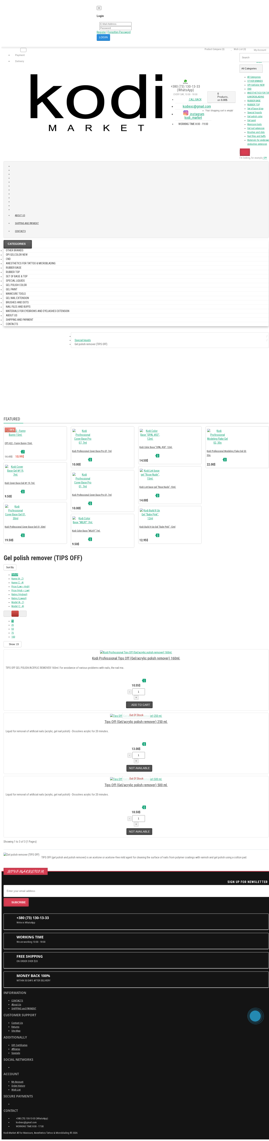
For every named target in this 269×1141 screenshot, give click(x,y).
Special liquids (254, 112)
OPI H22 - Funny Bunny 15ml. (18, 443)
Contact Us (17, 1022)
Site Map (15, 1030)
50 (12, 629)
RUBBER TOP (253, 104)
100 (13, 636)
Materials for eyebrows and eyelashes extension (37, 311)
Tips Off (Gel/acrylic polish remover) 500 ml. (136, 785)
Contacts (20, 231)
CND (249, 89)
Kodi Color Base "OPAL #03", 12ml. (156, 447)
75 (12, 633)
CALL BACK (194, 99)
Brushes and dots (256, 132)
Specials (15, 1053)
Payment (20, 55)
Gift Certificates (19, 1045)
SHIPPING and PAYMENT (27, 223)
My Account (17, 1081)
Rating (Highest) (19, 594)
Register (101, 32)
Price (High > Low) (20, 590)
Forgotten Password (119, 32)
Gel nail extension (255, 128)
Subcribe (18, 902)
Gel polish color (255, 116)
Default (14, 574)
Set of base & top (255, 108)
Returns (15, 1026)
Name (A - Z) (17, 578)
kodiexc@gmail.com (197, 106)
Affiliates (15, 1049)
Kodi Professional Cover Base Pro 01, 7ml (92, 495)
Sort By (10, 567)
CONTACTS (17, 1000)
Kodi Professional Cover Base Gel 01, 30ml (25, 526)
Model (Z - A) (17, 606)
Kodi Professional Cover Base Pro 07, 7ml (92, 451)
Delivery (19, 61)
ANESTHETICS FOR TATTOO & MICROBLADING (31, 263)
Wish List (16, 1089)
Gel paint (251, 120)
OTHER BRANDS (255, 81)
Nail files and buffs (256, 136)
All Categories (254, 77)
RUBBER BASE (254, 100)
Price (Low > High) (20, 586)
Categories (17, 243)
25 (12, 625)
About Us (16, 1004)
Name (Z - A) (17, 582)
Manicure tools (254, 124)
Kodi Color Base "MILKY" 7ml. (86, 530)
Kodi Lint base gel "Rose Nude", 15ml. (157, 487)
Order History (18, 1085)
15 (12, 621)
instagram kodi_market (194, 116)
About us (20, 215)
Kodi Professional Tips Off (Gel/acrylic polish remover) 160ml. (136, 658)
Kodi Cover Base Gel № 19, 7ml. (20, 483)
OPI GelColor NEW (255, 85)
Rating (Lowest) (19, 598)
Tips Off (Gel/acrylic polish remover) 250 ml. (136, 722)
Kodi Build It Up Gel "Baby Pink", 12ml (157, 526)
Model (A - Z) (17, 602)
